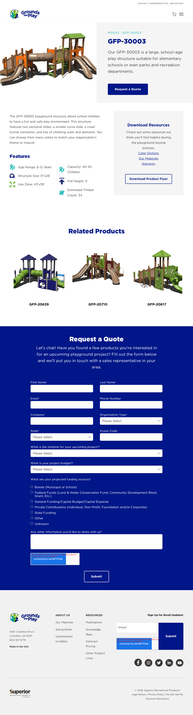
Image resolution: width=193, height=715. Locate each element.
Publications (94, 622)
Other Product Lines (95, 656)
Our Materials (148, 158)
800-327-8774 (176, 3)
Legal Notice (139, 694)
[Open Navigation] (181, 14)
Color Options (148, 153)
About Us (62, 615)
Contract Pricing (92, 644)
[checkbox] (96, 506)
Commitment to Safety (64, 639)
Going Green (64, 629)
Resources (94, 615)
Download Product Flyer (148, 179)
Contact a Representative (153, 3)
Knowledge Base (93, 632)
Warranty (148, 164)
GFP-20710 (97, 304)
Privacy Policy (156, 694)
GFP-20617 (156, 304)
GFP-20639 (39, 304)
